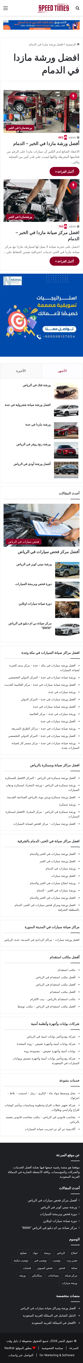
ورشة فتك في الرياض (37, 385)
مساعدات (53, 1275)
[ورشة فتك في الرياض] (66, 391)
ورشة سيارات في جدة (61, 692)
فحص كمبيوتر (44, 1268)
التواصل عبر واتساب (20, 1355)
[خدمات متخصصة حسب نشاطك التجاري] (41, 24)
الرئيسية (71, 44)
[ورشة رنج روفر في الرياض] (66, 450)
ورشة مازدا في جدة (38, 424)
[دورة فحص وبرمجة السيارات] (67, 590)
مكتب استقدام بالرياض (60, 999)
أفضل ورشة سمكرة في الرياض (55, 778)
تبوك (35, 1253)
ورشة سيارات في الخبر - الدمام (56, 890)
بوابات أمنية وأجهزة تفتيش (58, 1051)
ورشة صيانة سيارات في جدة (58, 677)
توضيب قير (40, 1260)
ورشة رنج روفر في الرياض (33, 444)
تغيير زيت (72, 1260)
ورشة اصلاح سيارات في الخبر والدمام (52, 883)
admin (72, 137)
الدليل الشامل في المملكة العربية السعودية (49, 1315)
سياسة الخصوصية (52, 1348)
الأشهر (62, 371)
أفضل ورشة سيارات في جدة (58, 699)
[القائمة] (5, 10)
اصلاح (74, 1253)
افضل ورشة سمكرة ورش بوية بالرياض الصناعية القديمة (41, 797)
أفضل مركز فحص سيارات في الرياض (48, 551)
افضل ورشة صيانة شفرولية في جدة (28, 405)
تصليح (23, 1253)
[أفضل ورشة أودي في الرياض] (66, 470)
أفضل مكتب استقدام (62, 991)
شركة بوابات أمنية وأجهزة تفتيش (54, 1043)
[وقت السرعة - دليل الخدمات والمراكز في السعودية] (54, 8)
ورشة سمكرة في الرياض (59, 785)
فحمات (27, 1268)
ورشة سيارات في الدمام (60, 868)
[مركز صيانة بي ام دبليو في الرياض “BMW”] (67, 629)
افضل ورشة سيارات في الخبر (57, 861)
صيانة (74, 1268)
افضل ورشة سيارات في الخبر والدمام (52, 897)
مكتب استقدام (66, 970)
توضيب (56, 1260)
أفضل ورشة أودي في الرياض (32, 464)
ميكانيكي (37, 1275)
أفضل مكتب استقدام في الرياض (55, 977)
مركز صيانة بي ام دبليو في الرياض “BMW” (49, 1227)
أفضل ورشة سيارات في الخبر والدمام (52, 854)
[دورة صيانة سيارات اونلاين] (67, 609)
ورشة (22, 1275)
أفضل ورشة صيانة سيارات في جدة (54, 684)
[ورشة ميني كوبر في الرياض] (67, 570)
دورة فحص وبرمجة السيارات (33, 584)
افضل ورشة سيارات (62, 823)
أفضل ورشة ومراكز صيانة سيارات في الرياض (48, 1308)
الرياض (61, 1253)
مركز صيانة (71, 1275)
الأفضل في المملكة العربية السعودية (54, 1322)
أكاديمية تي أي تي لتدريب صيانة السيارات (50, 1129)
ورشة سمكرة (67, 804)
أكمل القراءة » (64, 171)
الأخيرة (21, 371)
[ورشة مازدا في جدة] (66, 430)
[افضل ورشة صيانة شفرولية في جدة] (66, 411)
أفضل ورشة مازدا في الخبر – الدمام (46, 143)
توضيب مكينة (21, 1260)
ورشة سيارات (69, 1283)
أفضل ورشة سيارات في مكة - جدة (54, 665)
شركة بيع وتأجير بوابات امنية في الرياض (51, 1036)
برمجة (47, 1253)
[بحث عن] (77, 10)
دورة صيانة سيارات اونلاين (35, 603)
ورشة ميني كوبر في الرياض (34, 564)
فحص (62, 1268)
